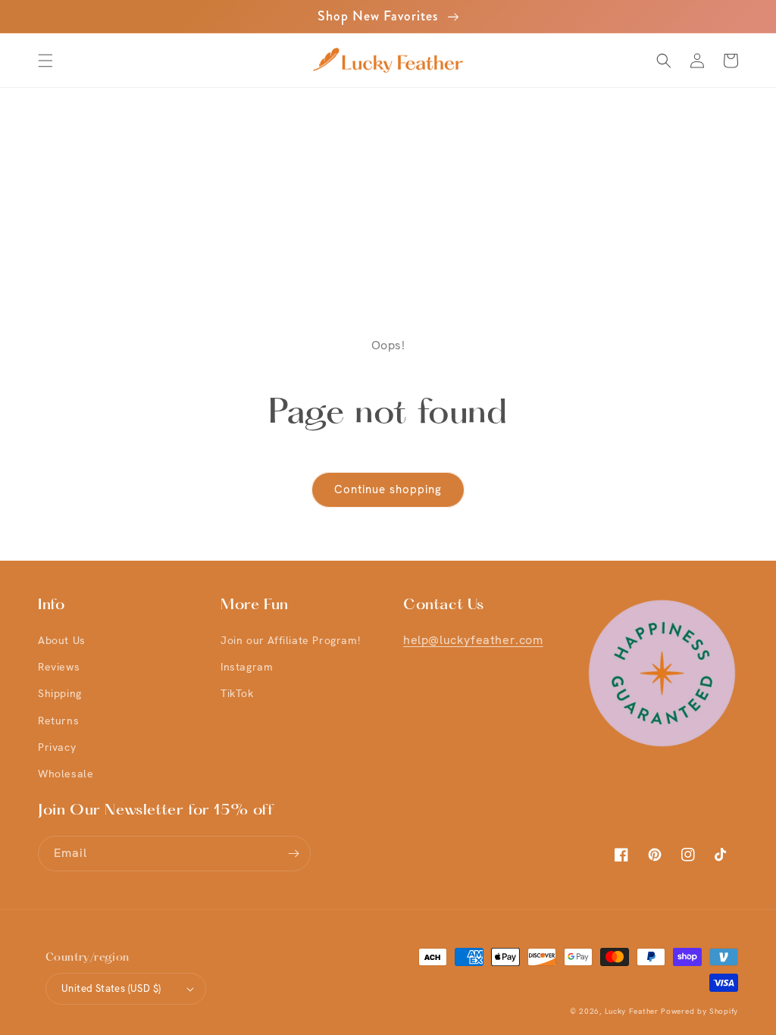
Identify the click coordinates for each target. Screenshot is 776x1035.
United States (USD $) (111, 988)
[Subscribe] (293, 853)
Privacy (57, 747)
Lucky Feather (632, 1011)
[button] (45, 60)
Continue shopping (388, 489)
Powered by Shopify (699, 1011)
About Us (62, 640)
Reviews (59, 667)
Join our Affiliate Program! (290, 640)
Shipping (60, 693)
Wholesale (65, 773)
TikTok (237, 693)
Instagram (247, 667)
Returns (58, 720)
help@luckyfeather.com (473, 640)
